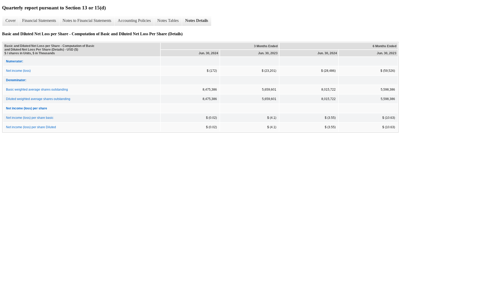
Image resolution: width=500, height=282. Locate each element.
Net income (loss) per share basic (29, 117)
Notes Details (196, 20)
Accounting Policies (134, 20)
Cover (10, 20)
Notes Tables (168, 20)
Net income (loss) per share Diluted (31, 127)
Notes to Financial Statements (87, 20)
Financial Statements (39, 20)
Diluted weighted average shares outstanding (38, 99)
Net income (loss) (18, 70)
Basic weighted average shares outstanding (37, 89)
